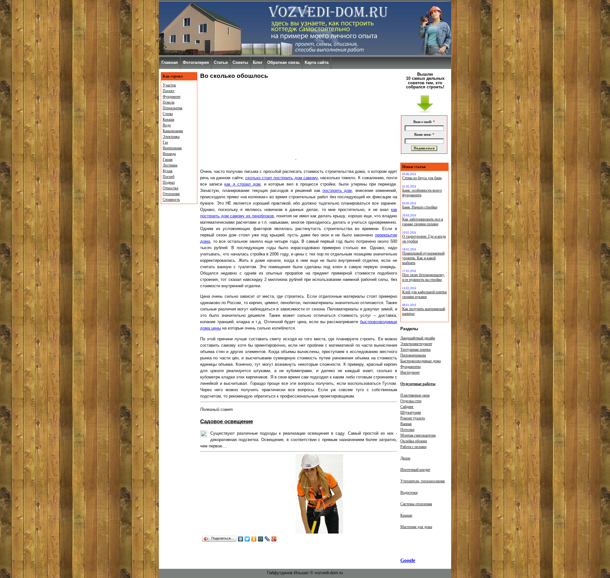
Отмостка (170, 188)
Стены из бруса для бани (422, 178)
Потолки (407, 429)
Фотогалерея (196, 62)
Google (407, 560)
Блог (257, 62)
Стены (168, 114)
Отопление (171, 194)
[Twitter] (247, 539)
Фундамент (171, 96)
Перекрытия (172, 108)
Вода (167, 125)
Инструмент (410, 372)
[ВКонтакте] (240, 539)
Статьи (221, 62)
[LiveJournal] (267, 539)
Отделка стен (410, 401)
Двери (405, 458)
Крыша (168, 119)
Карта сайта (317, 62)
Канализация (173, 131)
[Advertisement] (247, 122)
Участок (169, 85)
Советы (240, 62)
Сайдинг (407, 407)
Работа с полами (413, 447)
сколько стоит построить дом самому (281, 177)
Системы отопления (416, 504)
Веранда (169, 154)
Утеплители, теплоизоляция (422, 481)
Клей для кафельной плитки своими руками (424, 294)
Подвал (169, 182)
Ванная (406, 424)
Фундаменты (410, 366)
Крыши (406, 515)
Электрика (171, 136)
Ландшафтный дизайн (417, 338)
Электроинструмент (416, 344)
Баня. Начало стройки (419, 207)
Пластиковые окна (415, 395)
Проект (168, 91)
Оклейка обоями (413, 441)
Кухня (168, 171)
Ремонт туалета (412, 418)
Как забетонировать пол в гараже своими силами (422, 221)
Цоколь (168, 102)
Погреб (168, 176)
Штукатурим (410, 412)
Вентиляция (172, 148)
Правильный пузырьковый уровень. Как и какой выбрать (423, 258)
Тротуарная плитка (415, 349)
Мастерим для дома (416, 527)
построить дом (337, 190)
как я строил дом (242, 184)
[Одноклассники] (254, 539)
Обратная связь (283, 62)
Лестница (170, 165)
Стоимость (171, 199)
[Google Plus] (274, 539)
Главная (169, 62)
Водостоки (408, 492)
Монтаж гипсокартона (418, 435)
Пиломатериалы (413, 355)
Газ (165, 142)
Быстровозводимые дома (420, 361)
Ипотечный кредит (415, 469)
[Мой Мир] (260, 539)
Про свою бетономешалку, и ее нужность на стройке (423, 277)
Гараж (168, 159)
